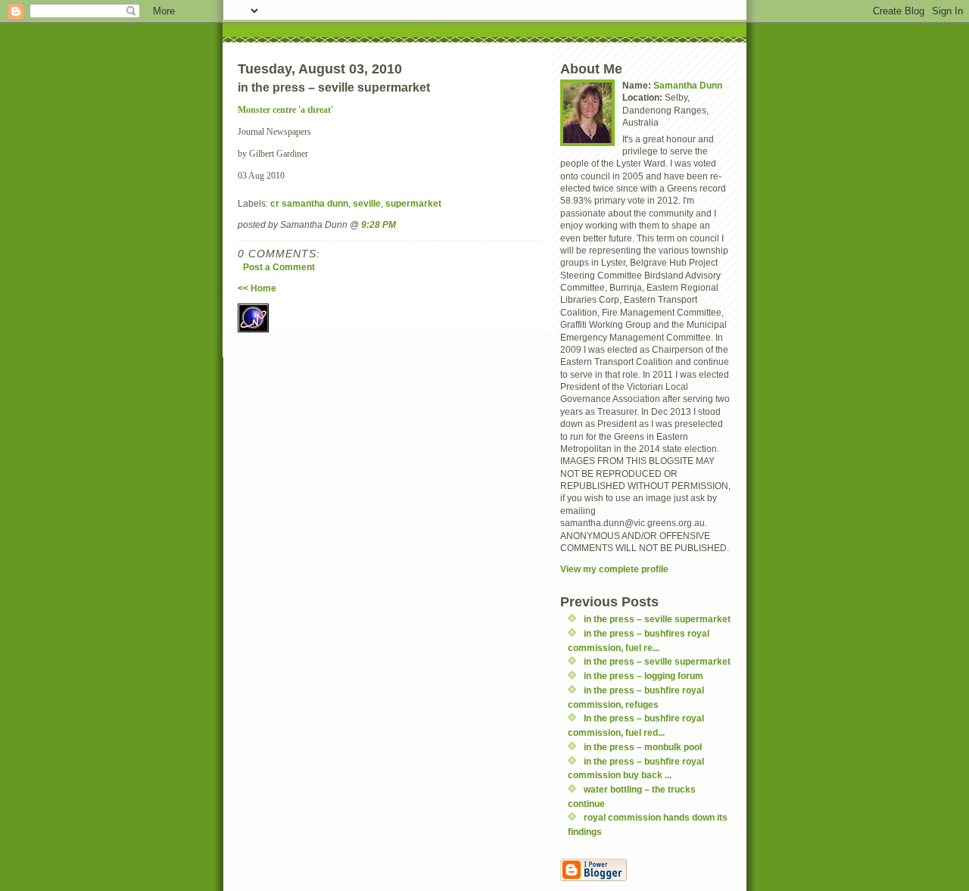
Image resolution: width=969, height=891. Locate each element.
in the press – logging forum (643, 676)
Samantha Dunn (687, 85)
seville (367, 203)
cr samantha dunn (309, 203)
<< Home (257, 288)
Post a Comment (279, 267)
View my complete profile (614, 569)
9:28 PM (378, 224)
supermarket (413, 203)
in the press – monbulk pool (643, 747)
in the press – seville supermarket (657, 619)
